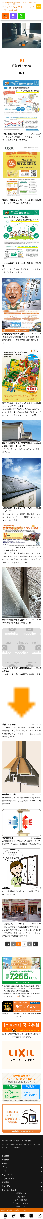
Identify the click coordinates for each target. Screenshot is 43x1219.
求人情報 (16, 1210)
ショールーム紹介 (9, 1190)
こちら (16, 996)
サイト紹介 (6, 1186)
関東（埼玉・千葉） (19, 2)
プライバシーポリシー (21, 1203)
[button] (20, 45)
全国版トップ (20, 1193)
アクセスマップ (26, 1210)
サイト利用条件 (20, 1200)
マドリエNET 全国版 (7, 2)
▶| (35, 944)
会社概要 (9, 1210)
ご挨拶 (3, 1210)
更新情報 (5, 1182)
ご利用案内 (20, 1197)
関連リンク (20, 1207)
